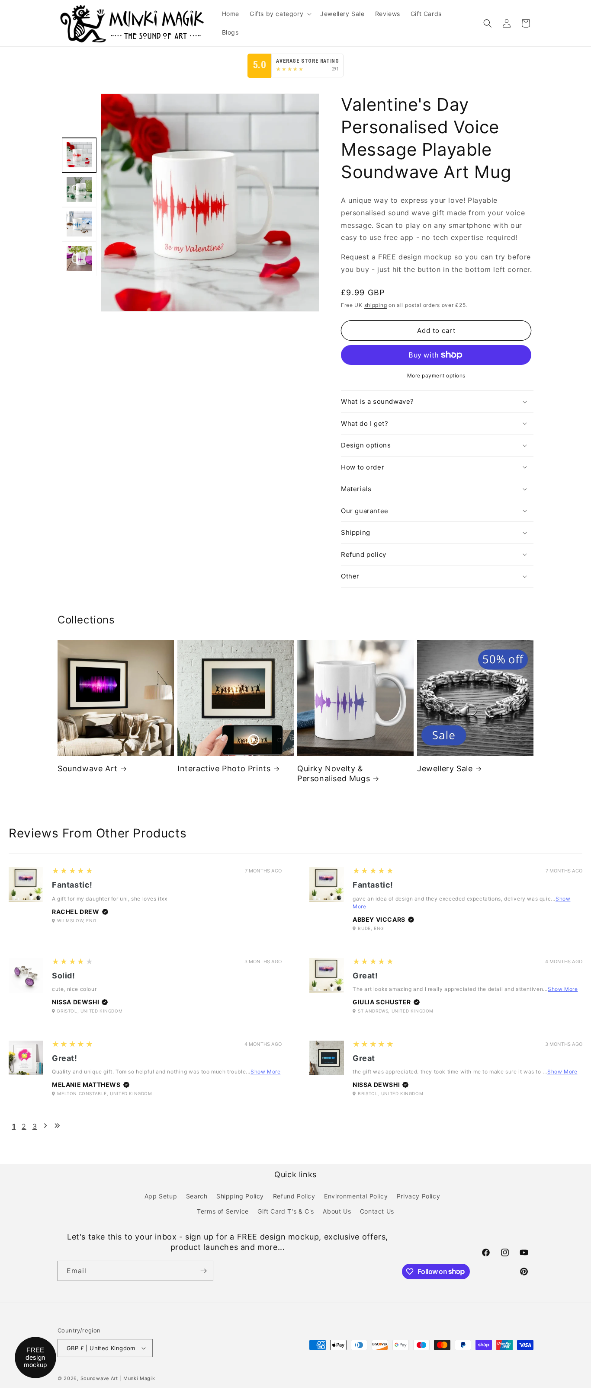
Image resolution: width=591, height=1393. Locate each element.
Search (197, 1195)
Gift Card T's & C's (285, 1211)
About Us (337, 1211)
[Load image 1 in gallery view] (79, 154)
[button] (279, 14)
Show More (563, 989)
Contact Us (377, 1211)
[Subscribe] (203, 1271)
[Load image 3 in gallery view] (79, 224)
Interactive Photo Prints (223, 768)
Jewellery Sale (444, 768)
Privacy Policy (418, 1195)
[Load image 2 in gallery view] (79, 189)
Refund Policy (294, 1195)
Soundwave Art (88, 768)
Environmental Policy (356, 1195)
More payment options (436, 375)
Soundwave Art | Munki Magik (117, 1378)
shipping (375, 305)
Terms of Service (223, 1211)
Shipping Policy (240, 1195)
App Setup (161, 1195)
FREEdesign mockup (35, 1357)
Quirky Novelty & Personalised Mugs (333, 773)
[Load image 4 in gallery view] (79, 258)
